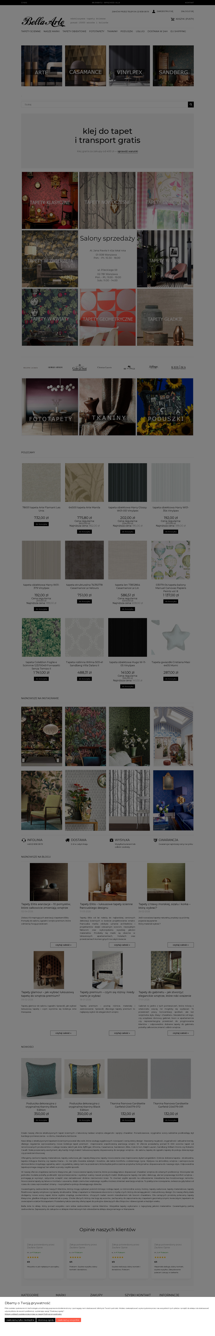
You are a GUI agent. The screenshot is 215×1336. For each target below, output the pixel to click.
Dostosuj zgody (46, 1320)
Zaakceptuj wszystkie (68, 1320)
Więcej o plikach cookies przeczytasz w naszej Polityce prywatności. (33, 1314)
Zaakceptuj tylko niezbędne (20, 1320)
